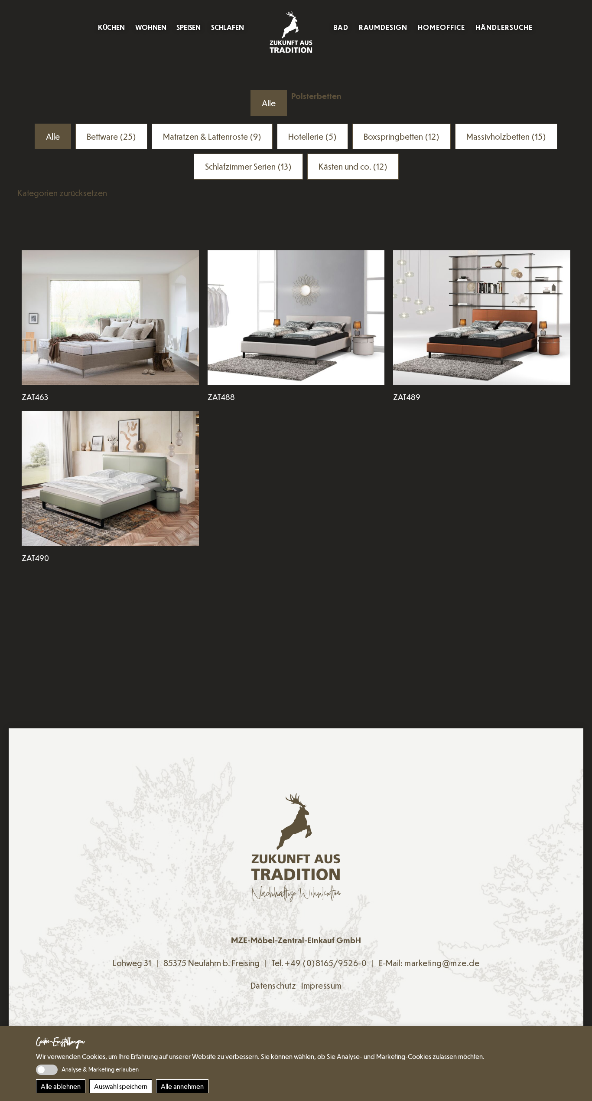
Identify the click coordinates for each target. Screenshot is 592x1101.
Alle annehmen (182, 1086)
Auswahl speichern (120, 1086)
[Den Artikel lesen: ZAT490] (110, 478)
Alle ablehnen (61, 1086)
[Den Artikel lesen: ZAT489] (481, 317)
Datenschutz (273, 985)
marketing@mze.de (441, 963)
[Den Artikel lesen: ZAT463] (110, 317)
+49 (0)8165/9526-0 (326, 963)
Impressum (321, 985)
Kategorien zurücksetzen (62, 193)
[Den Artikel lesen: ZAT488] (296, 317)
